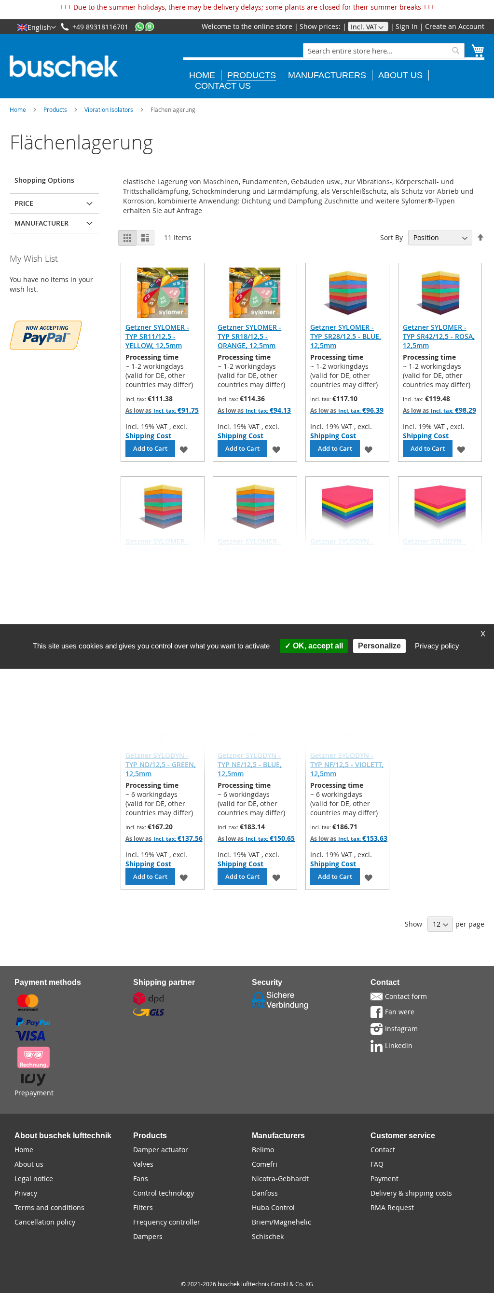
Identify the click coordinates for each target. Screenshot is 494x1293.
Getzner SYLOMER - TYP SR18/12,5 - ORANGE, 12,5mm (249, 336)
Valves (143, 1164)
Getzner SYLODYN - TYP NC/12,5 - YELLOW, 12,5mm (440, 550)
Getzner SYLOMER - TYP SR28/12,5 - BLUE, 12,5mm (345, 336)
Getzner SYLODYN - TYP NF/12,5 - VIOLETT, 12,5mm (347, 764)
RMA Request (392, 1207)
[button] (36, 27)
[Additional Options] (46, 334)
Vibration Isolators (108, 109)
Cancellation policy (44, 1221)
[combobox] (384, 50)
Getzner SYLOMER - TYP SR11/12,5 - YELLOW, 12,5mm (157, 336)
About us (28, 1164)
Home (18, 109)
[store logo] (64, 66)
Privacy (25, 1193)
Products (55, 109)
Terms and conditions (49, 1207)
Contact (382, 1149)
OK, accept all (317, 646)
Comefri (264, 1164)
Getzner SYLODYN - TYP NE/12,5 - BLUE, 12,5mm (250, 764)
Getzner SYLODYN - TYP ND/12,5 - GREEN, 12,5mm (160, 764)
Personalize (379, 646)
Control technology (163, 1193)
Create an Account (454, 26)
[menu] (333, 74)
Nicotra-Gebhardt (280, 1178)
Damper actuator (160, 1149)
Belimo (263, 1149)
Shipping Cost (148, 435)
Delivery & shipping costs (411, 1193)
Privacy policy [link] (437, 646)
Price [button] (23, 203)
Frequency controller (166, 1221)
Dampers (148, 1236)
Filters (143, 1207)
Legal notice (33, 1178)
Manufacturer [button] (41, 223)
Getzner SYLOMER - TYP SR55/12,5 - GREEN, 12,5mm (157, 550)
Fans (140, 1178)
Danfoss (265, 1193)
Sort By (391, 237)
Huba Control (273, 1207)
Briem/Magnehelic (281, 1221)
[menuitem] (205, 75)
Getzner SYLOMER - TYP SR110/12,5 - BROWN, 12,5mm (249, 550)
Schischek (268, 1236)
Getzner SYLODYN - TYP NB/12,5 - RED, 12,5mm (341, 550)
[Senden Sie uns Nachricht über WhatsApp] (144, 26)
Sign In (407, 26)
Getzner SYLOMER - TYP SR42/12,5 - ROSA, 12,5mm (439, 336)
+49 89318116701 (100, 26)
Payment (384, 1178)
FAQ (377, 1164)
